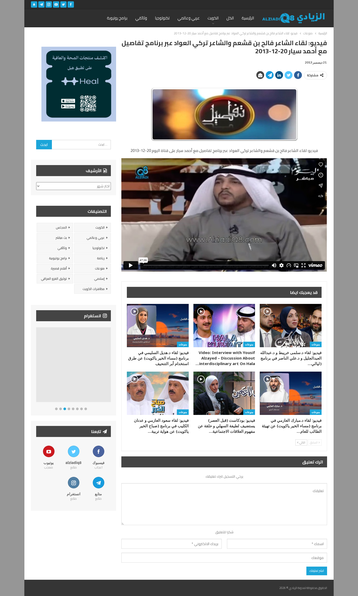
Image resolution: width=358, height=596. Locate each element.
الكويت (213, 18)
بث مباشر (61, 238)
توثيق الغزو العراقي (54, 279)
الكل (230, 18)
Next (109, 365)
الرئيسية (248, 18)
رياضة (101, 258)
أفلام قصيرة (59, 268)
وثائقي (141, 18)
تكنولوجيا (162, 18)
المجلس (61, 227)
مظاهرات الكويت (94, 289)
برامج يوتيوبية (58, 258)
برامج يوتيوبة (117, 18)
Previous (37, 365)
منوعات (316, 344)
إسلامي (99, 279)
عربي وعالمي (188, 18)
